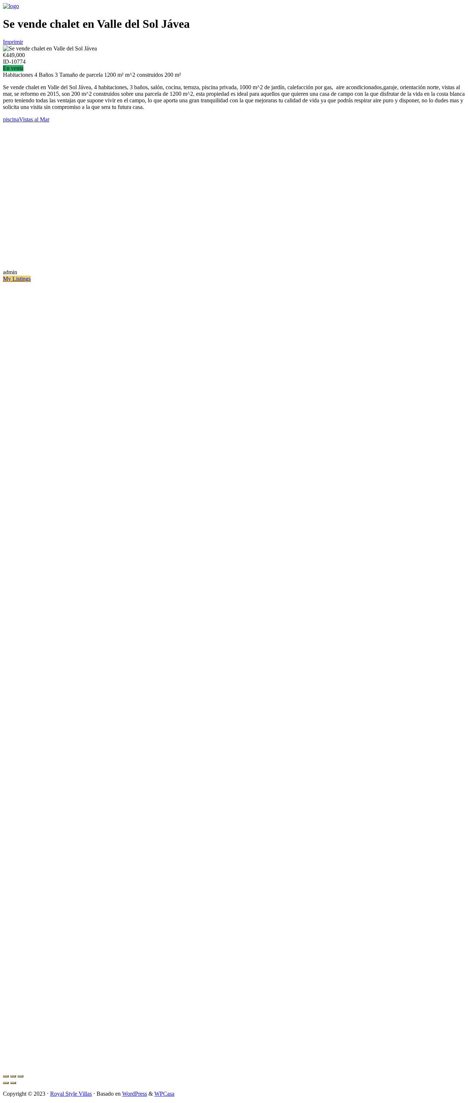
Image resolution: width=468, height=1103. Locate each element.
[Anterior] (6, 1083)
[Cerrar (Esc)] (6, 1076)
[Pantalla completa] (13, 1076)
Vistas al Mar (34, 119)
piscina (11, 119)
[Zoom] (20, 1076)
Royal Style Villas (71, 1094)
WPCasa (164, 1094)
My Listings (17, 279)
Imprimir (13, 42)
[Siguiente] (13, 1083)
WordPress (134, 1094)
